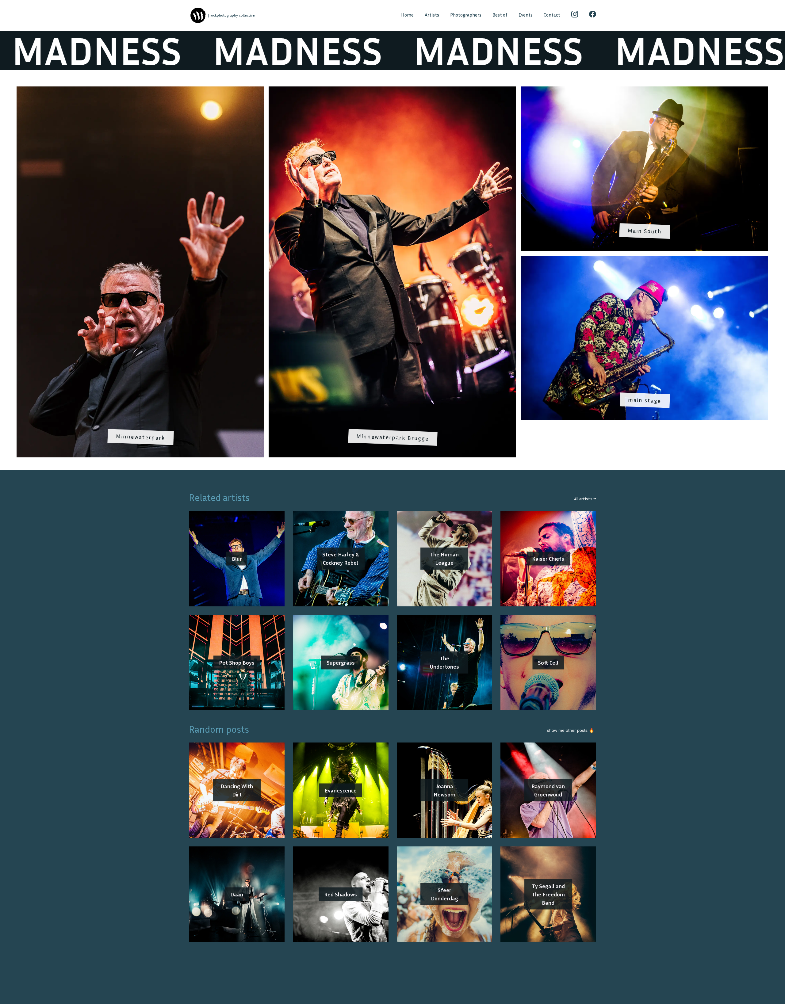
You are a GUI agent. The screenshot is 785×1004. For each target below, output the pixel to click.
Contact (552, 15)
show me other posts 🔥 (570, 730)
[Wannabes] (198, 15)
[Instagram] (574, 15)
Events (526, 15)
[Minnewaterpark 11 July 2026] (140, 90)
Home (407, 15)
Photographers (465, 15)
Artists (432, 15)
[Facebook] (592, 15)
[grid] (392, 274)
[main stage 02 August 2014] (644, 259)
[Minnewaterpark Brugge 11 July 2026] (392, 90)
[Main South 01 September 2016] (644, 90)
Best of (499, 15)
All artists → (585, 498)
